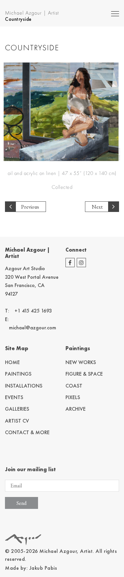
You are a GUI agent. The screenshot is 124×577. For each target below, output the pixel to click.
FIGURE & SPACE (84, 373)
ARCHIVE (75, 408)
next (97, 206)
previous (30, 206)
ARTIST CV (17, 420)
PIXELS (72, 397)
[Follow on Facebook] (70, 262)
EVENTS (14, 397)
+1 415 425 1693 (33, 310)
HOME (12, 362)
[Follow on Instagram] (81, 262)
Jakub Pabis (43, 567)
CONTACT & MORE (27, 432)
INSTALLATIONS (23, 385)
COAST (73, 385)
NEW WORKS (80, 362)
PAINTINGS (18, 373)
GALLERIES (17, 408)
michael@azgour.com (32, 327)
